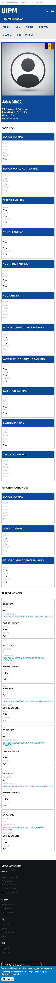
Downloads (6, 908)
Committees (7, 924)
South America (25, 35)
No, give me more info (10, 974)
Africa (6, 27)
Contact (5, 948)
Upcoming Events (9, 877)
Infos (3, 919)
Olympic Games (8, 888)
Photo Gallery (7, 912)
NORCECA (44, 27)
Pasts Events (7, 881)
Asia (18, 27)
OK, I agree (8, 979)
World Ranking (8, 904)
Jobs (3, 936)
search (46, 10)
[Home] (0, 5)
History (4, 928)
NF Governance (27, 2)
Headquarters (7, 932)
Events (4, 872)
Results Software (9, 892)
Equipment (6, 952)
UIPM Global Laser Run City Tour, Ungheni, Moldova (28, 617)
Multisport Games (9, 884)
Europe (29, 27)
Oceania (7, 35)
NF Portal (39, 2)
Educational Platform (9, 2)
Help (3, 943)
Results (4, 899)
